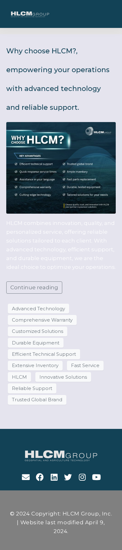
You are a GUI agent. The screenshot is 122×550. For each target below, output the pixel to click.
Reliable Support (32, 388)
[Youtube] (96, 477)
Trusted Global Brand (37, 400)
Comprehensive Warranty (42, 320)
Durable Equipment (35, 343)
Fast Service (85, 365)
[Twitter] (68, 477)
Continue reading (34, 287)
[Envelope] (26, 477)
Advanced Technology (38, 309)
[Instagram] (82, 477)
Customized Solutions (37, 331)
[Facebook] (40, 477)
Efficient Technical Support (44, 354)
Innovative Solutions (63, 377)
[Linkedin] (54, 477)
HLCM (19, 377)
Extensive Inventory (35, 365)
